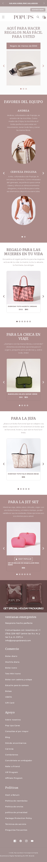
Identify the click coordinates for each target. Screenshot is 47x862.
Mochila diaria (12, 662)
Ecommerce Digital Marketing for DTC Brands (17, 856)
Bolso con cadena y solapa (18, 679)
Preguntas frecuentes (16, 830)
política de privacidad (16, 812)
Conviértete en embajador (18, 760)
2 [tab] (23, 88)
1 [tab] (21, 88)
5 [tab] (27, 321)
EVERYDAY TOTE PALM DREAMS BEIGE (23, 474)
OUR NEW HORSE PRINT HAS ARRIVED (23, 3)
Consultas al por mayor (16, 731)
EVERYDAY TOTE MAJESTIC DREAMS (22, 306)
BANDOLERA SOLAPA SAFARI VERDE (22, 394)
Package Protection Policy (18, 818)
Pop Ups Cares (12, 725)
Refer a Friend (12, 766)
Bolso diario (11, 656)
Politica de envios (14, 806)
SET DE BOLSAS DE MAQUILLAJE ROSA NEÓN (23, 564)
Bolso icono (11, 668)
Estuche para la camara (16, 685)
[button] (3, 17)
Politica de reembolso (16, 801)
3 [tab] (26, 88)
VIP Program (11, 772)
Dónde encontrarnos (15, 743)
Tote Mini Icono (13, 673)
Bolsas (8, 691)
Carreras (9, 749)
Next (44, 3)
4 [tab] (24, 321)
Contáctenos (11, 755)
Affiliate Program (13, 778)
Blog (7, 737)
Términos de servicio (15, 824)
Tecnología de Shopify (31, 852)
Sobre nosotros (13, 720)
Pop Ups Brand (19, 852)
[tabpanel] (23, 64)
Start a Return (12, 795)
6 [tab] (30, 321)
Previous (3, 3)
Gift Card (9, 703)
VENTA (8, 697)
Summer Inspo (38, 10)
